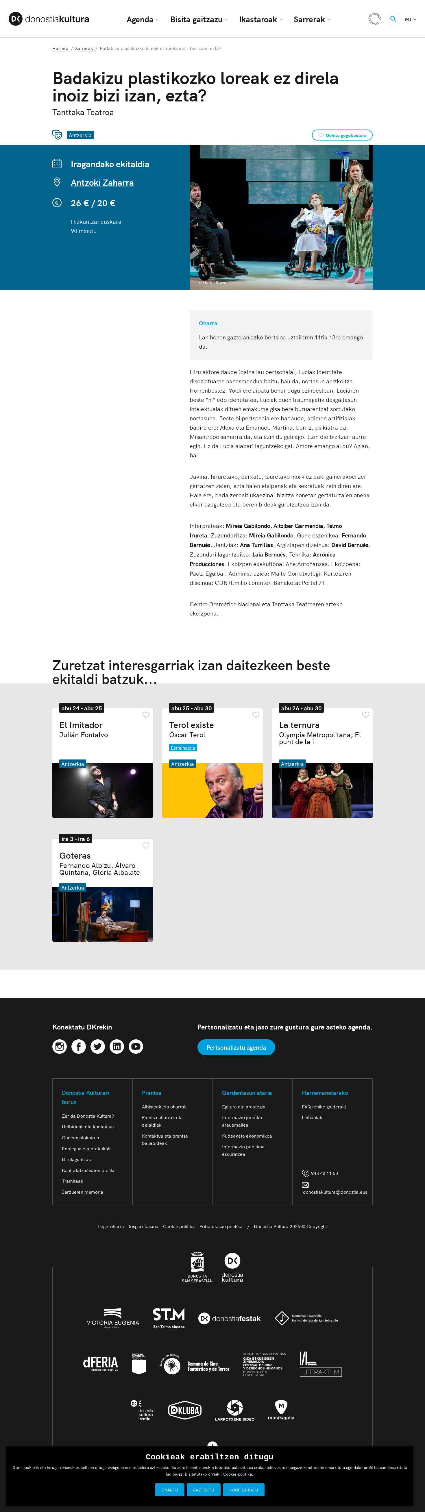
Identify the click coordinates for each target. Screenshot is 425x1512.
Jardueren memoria (82, 1191)
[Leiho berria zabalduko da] (59, 1045)
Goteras (99, 863)
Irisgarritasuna (143, 1226)
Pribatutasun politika (221, 1226)
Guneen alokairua (80, 1137)
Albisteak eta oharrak (164, 1106)
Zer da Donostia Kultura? (88, 1115)
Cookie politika (179, 1226)
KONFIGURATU (243, 1490)
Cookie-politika (237, 1474)
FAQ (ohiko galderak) (324, 1106)
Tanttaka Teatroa (294, 604)
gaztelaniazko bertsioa (256, 337)
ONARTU (169, 1490)
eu (410, 19)
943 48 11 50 (323, 1173)
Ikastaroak (258, 19)
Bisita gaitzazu (196, 19)
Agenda (140, 19)
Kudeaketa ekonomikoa (247, 1135)
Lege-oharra (111, 1226)
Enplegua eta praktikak (86, 1148)
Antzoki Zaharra (102, 182)
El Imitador (83, 729)
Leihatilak (312, 1117)
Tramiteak (72, 1181)
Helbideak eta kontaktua (88, 1126)
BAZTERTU (203, 1490)
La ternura (320, 732)
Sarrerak (309, 19)
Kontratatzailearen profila (88, 1170)
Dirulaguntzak (76, 1159)
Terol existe (191, 729)
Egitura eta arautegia (243, 1106)
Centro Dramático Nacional (225, 604)
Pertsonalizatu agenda (236, 1047)
